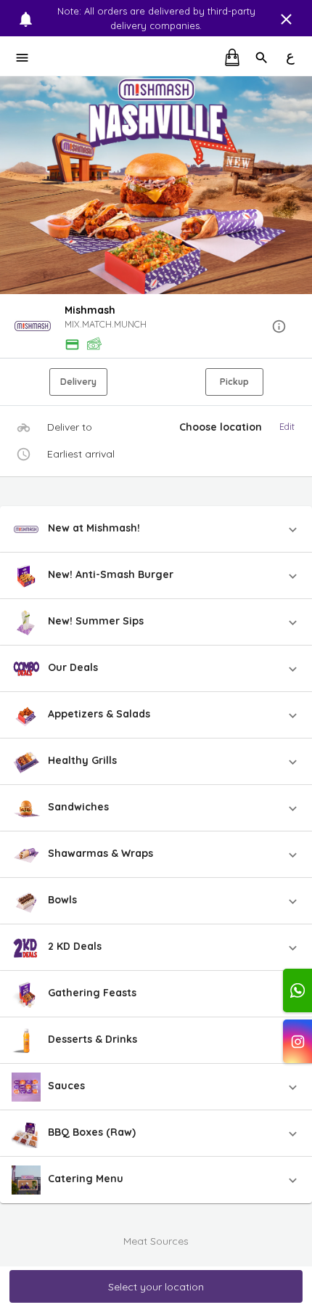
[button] (156, 327)
